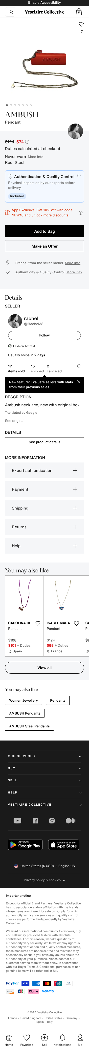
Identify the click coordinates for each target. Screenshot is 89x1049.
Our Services (21, 756)
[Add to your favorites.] (38, 623)
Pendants (58, 700)
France (12, 1018)
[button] (78, 11)
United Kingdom (31, 1018)
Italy (50, 1022)
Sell (12, 780)
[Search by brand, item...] (10, 12)
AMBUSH (22, 115)
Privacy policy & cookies (42, 880)
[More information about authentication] (79, 176)
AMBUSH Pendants (24, 713)
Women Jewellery (23, 700)
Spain (40, 1022)
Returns (19, 527)
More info (35, 156)
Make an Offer (45, 246)
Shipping (20, 508)
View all (44, 668)
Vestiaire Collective (29, 805)
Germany (71, 1018)
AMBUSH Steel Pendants (29, 726)
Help (16, 546)
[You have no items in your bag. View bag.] (78, 11)
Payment (20, 489)
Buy (11, 768)
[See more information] (80, 213)
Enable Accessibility (44, 2)
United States (53, 1018)
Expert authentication (32, 470)
